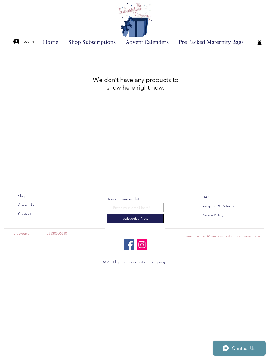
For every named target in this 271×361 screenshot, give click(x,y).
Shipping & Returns (218, 206)
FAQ (205, 197)
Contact (24, 213)
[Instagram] (142, 244)
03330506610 (57, 233)
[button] (259, 42)
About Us (26, 204)
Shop (22, 195)
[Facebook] (129, 244)
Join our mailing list (123, 199)
